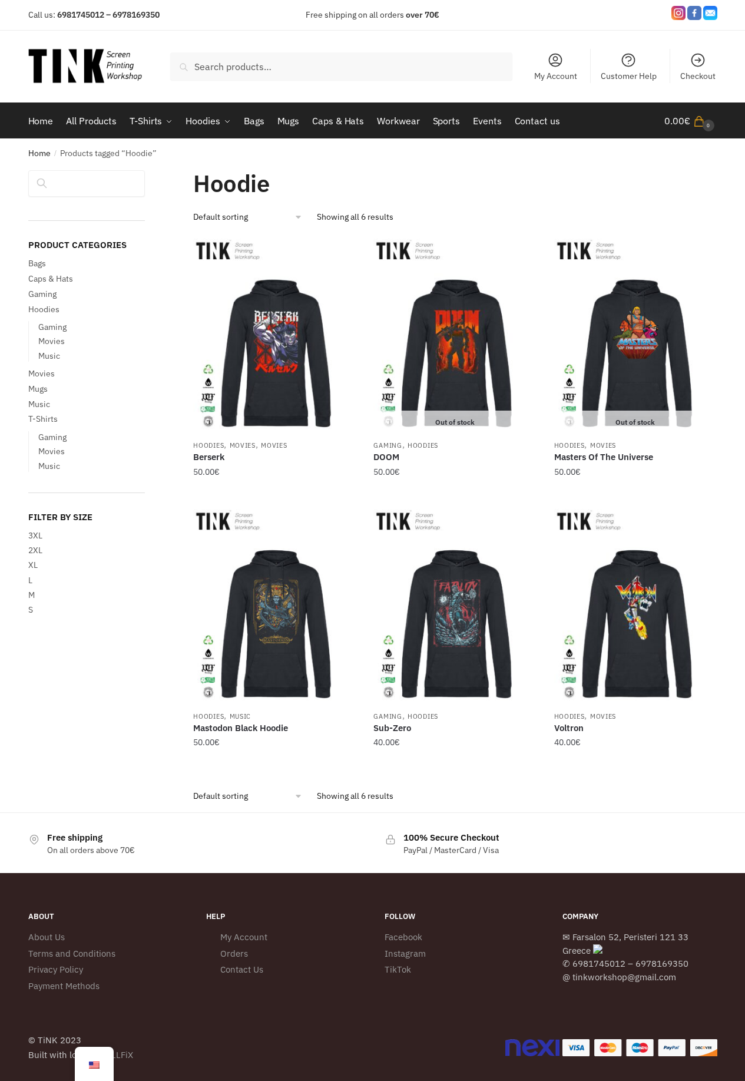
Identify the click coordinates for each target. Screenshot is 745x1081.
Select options (274, 495)
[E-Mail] (710, 15)
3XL (35, 535)
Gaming (387, 445)
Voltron (569, 727)
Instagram (405, 953)
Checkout (698, 76)
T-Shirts (43, 419)
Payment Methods (64, 985)
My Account (555, 76)
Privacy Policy (55, 969)
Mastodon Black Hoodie (240, 727)
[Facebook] (694, 15)
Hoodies (208, 445)
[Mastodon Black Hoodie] (274, 606)
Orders (234, 953)
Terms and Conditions (71, 953)
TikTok (398, 969)
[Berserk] (274, 336)
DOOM (386, 456)
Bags (37, 263)
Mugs (38, 389)
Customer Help (629, 76)
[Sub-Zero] (454, 606)
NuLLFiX (116, 1054)
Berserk (208, 456)
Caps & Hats (50, 278)
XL (33, 565)
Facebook (403, 937)
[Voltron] (635, 606)
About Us (46, 937)
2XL (35, 550)
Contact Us (241, 969)
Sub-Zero (392, 727)
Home (39, 153)
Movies (243, 445)
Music (240, 716)
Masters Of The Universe (603, 456)
